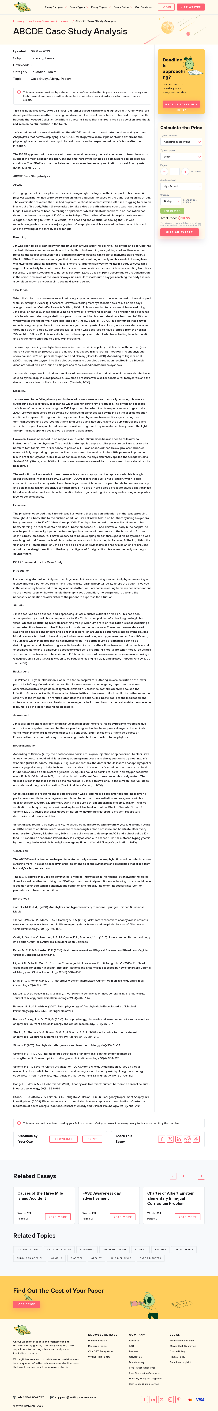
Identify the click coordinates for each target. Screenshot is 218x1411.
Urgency (164, 195)
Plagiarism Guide (97, 1340)
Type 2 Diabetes (150, 1258)
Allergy (54, 79)
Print (92, 1139)
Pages (163, 165)
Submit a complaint (180, 1362)
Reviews (134, 1351)
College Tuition (28, 1249)
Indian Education (114, 1249)
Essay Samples (54, 7)
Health (51, 72)
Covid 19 (56, 1258)
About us (134, 1340)
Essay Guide (121, 7)
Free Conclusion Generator (144, 1373)
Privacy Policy (177, 1356)
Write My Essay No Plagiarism (145, 1378)
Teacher (160, 1249)
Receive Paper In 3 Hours (181, 105)
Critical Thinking (59, 1249)
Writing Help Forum (99, 1356)
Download (63, 1139)
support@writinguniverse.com (76, 1397)
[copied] (196, 1139)
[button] (183, 1176)
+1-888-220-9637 (31, 1397)
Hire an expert (179, 232)
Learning (37, 58)
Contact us (135, 1356)
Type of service (168, 135)
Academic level (168, 180)
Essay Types (77, 7)
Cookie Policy (177, 1351)
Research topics (97, 1346)
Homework (87, 1249)
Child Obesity (184, 1249)
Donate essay (136, 1362)
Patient (66, 79)
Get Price (26, 1304)
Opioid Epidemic (121, 1258)
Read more (58, 1217)
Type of (167, 150)
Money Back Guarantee (183, 1346)
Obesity (96, 1258)
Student (140, 1249)
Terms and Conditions (182, 1340)
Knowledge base (102, 1334)
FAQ (131, 1346)
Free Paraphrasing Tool (142, 1367)
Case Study (39, 79)
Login (166, 7)
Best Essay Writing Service (144, 1384)
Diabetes (77, 1258)
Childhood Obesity (30, 1258)
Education (38, 72)
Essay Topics (99, 7)
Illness (49, 58)
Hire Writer (191, 7)
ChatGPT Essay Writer (100, 1351)
